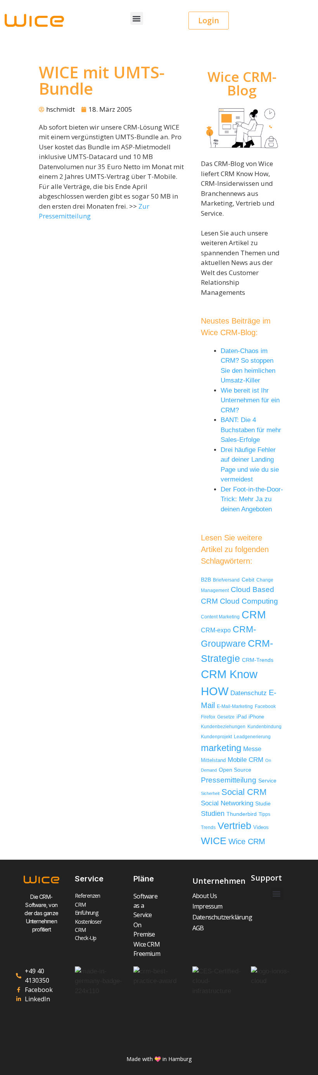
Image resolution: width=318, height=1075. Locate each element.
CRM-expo (216, 630)
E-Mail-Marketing (235, 706)
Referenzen (87, 895)
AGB (198, 928)
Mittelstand (213, 760)
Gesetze (226, 716)
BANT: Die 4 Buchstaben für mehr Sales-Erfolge (251, 429)
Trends (208, 827)
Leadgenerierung (252, 736)
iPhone (256, 717)
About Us (204, 896)
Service (267, 781)
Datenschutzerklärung (218, 917)
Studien (213, 813)
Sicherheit (210, 793)
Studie (263, 804)
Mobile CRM (245, 759)
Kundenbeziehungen (223, 726)
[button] (136, 18)
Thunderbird (241, 814)
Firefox (208, 717)
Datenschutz (248, 693)
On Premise (144, 929)
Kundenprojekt (216, 736)
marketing (221, 748)
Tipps (264, 814)
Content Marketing (220, 616)
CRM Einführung (87, 908)
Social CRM (243, 792)
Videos (261, 827)
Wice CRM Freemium (146, 949)
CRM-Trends (257, 660)
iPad (242, 717)
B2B (206, 580)
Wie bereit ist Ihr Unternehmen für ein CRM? (250, 400)
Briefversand (226, 579)
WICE (213, 840)
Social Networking (227, 803)
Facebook (265, 706)
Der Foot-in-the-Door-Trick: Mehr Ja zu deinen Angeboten (252, 499)
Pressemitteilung (228, 780)
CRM (254, 615)
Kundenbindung (264, 726)
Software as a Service (145, 905)
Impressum (207, 906)
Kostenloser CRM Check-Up (87, 930)
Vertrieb (234, 826)
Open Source (235, 770)
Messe (252, 748)
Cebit (248, 580)
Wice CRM (246, 841)
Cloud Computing (249, 601)
